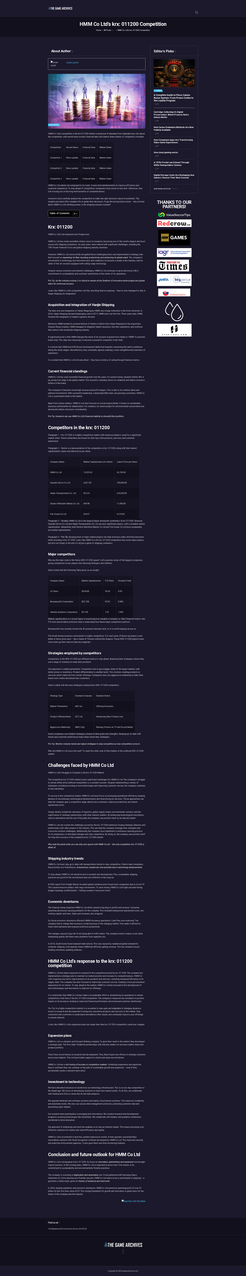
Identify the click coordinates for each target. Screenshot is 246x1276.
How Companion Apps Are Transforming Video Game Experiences (173, 141)
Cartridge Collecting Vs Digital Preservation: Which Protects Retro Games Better (171, 115)
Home (98, 30)
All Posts (107, 30)
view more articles (162, 189)
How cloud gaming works (166, 152)
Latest (159, 90)
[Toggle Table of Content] (74, 214)
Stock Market (54, 125)
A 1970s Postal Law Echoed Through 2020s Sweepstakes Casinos (171, 163)
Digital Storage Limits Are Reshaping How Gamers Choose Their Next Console (174, 176)
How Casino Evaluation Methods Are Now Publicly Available (174, 128)
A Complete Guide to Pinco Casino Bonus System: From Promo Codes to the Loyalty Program (173, 98)
